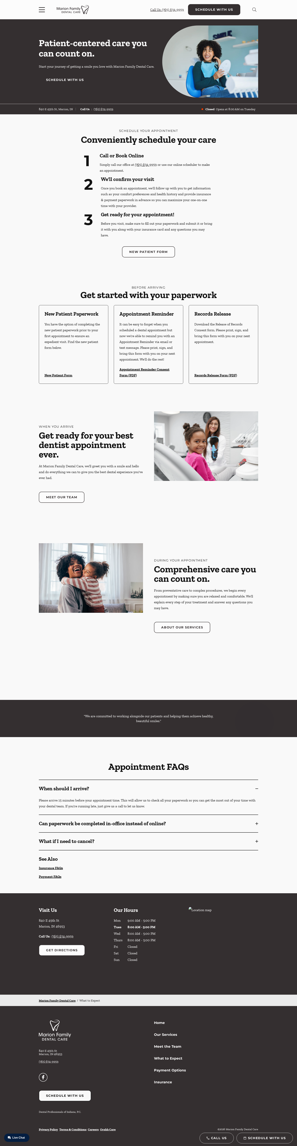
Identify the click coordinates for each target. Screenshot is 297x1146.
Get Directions (62, 950)
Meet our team (61, 497)
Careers (93, 1129)
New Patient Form (148, 252)
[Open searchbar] (254, 9)
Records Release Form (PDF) (215, 375)
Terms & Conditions (72, 1129)
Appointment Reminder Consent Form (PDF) (144, 372)
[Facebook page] (43, 1077)
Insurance (163, 1082)
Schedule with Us (214, 10)
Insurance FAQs (51, 868)
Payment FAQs (50, 876)
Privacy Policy (48, 1129)
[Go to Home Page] (73, 9)
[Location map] (223, 944)
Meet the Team (167, 1046)
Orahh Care (108, 1129)
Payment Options (170, 1070)
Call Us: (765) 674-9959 (167, 10)
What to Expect (168, 1058)
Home (159, 1023)
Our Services (165, 1035)
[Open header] (42, 9)
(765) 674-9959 (103, 109)
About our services (182, 627)
